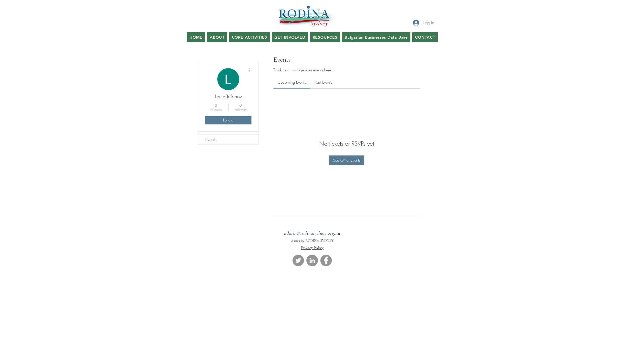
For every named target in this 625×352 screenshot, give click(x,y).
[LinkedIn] (312, 260)
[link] (292, 82)
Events (211, 139)
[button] (249, 37)
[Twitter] (298, 260)
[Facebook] (326, 260)
